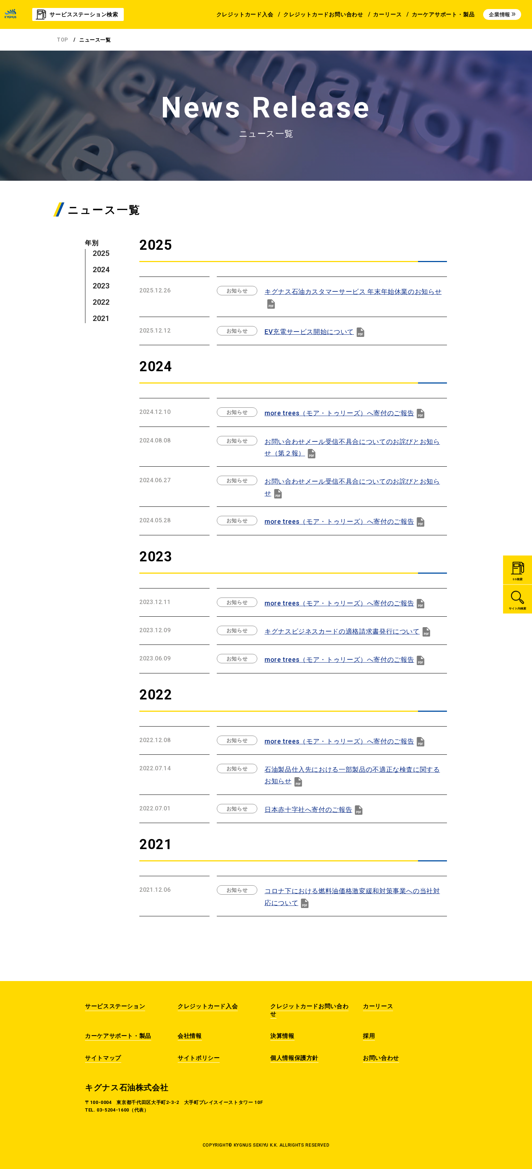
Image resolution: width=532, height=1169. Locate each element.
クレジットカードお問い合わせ (309, 1010)
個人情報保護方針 (294, 1057)
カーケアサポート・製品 (118, 1035)
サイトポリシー (199, 1057)
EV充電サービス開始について (309, 331)
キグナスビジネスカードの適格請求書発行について (342, 631)
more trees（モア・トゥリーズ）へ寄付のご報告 (339, 413)
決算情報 (282, 1035)
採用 (369, 1035)
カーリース (378, 1006)
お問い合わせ (381, 1057)
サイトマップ (103, 1057)
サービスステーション (115, 1006)
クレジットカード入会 (208, 1006)
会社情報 (190, 1035)
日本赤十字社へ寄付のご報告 (308, 809)
